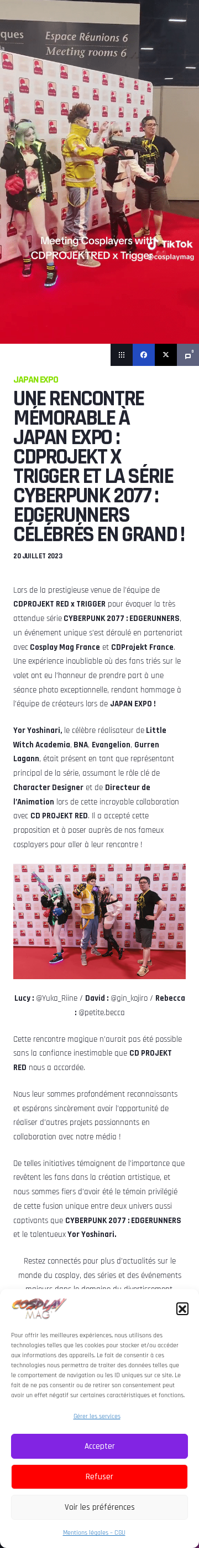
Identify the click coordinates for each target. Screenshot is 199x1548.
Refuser (99, 1476)
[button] (182, 1308)
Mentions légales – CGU (94, 1533)
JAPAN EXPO (35, 379)
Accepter (100, 1446)
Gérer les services (97, 1416)
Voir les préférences (100, 1507)
